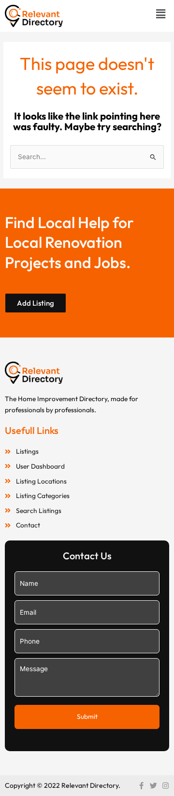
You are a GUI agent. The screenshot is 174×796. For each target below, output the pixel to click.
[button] (161, 14)
